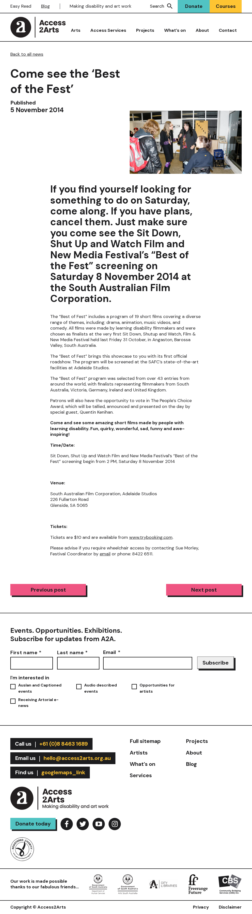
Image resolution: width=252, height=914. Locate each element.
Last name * (72, 652)
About (202, 30)
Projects (145, 30)
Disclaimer (230, 907)
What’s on (175, 30)
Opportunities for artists (157, 688)
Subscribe (216, 662)
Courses (226, 6)
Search (157, 6)
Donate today (33, 823)
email (105, 554)
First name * (26, 652)
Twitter (83, 824)
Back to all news (26, 54)
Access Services (108, 30)
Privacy (201, 907)
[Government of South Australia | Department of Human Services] (98, 884)
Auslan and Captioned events (40, 688)
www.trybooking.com (151, 537)
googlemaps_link (63, 772)
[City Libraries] (163, 884)
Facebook (67, 824)
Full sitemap (145, 741)
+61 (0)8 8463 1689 (63, 743)
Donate (194, 6)
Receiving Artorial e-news (38, 702)
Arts (75, 30)
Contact (228, 30)
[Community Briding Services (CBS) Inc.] (230, 884)
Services (141, 775)
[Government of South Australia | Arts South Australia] (128, 884)
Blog (45, 6)
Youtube (99, 824)
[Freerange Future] (198, 884)
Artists (139, 752)
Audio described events (100, 688)
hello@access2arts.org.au (77, 758)
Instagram (115, 824)
